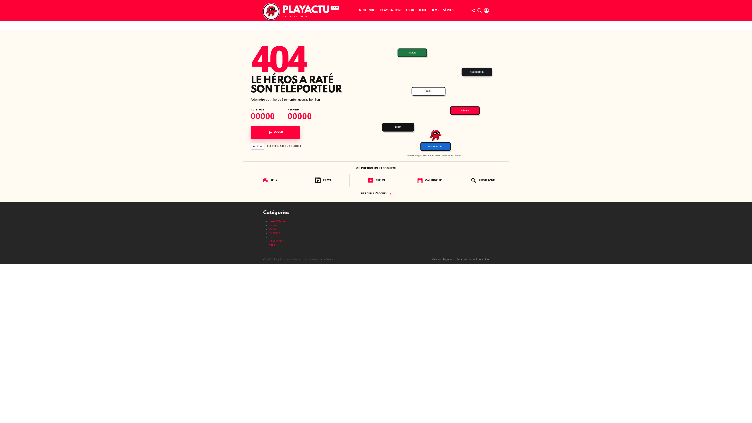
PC (270, 237)
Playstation (390, 10)
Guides (273, 225)
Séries (448, 10)
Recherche (487, 180)
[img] (434, 95)
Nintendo (367, 10)
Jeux (422, 10)
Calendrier (433, 180)
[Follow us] (473, 10)
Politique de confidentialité (473, 259)
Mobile (273, 229)
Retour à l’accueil (376, 193)
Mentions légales (442, 259)
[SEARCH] (479, 10)
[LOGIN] (486, 10)
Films (434, 10)
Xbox (409, 10)
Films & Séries (277, 221)
